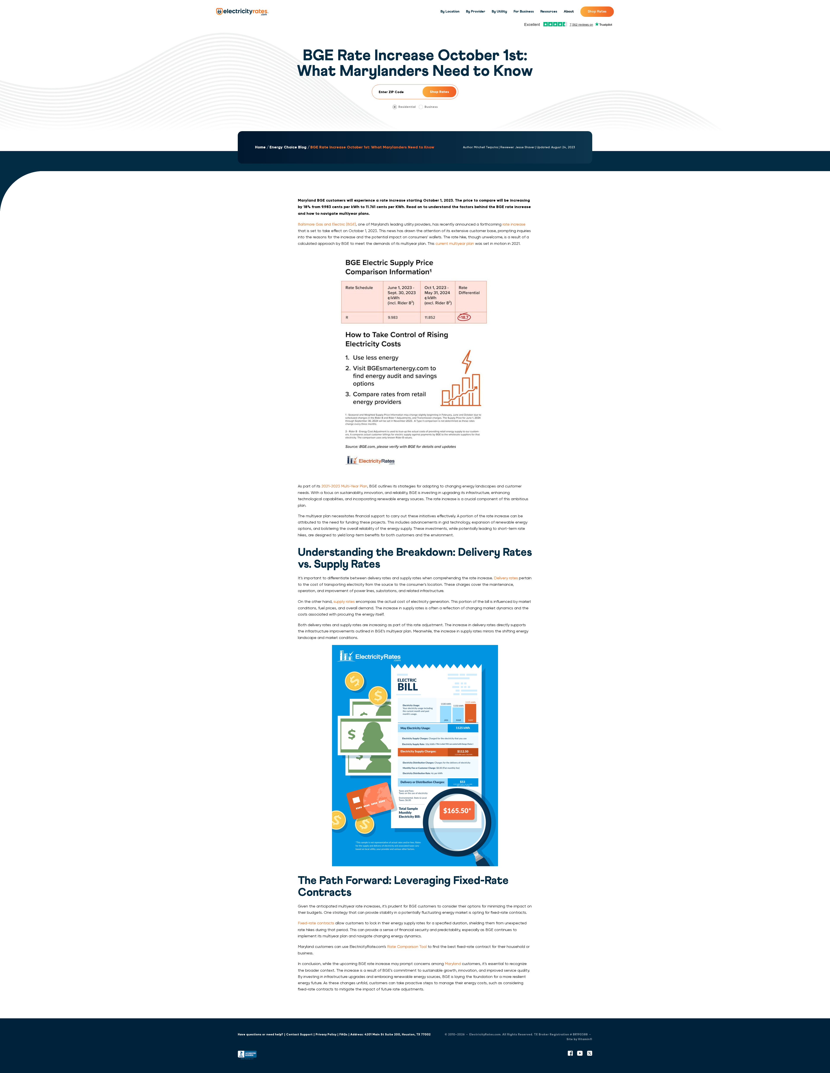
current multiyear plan (455, 243)
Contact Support (299, 1034)
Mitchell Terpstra (486, 147)
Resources (548, 11)
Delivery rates (506, 578)
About (569, 11)
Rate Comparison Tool (407, 946)
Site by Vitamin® (579, 1039)
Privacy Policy (326, 1034)
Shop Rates (597, 11)
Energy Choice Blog (288, 147)
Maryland (453, 963)
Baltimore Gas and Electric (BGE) (327, 224)
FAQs (343, 1034)
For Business (524, 11)
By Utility (499, 11)
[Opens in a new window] (247, 1056)
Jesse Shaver (524, 147)
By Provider (475, 11)
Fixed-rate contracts (316, 923)
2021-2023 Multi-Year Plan (344, 486)
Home (260, 147)
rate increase (514, 224)
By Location (450, 11)
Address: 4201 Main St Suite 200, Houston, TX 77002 (390, 1034)
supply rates (344, 601)
